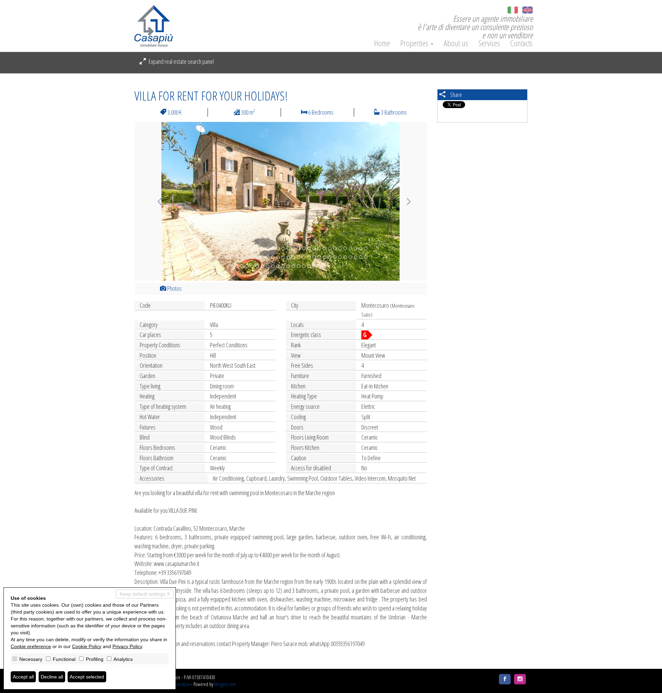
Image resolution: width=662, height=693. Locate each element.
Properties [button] (415, 43)
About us (456, 43)
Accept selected (87, 677)
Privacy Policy (127, 646)
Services (489, 43)
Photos (174, 288)
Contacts (521, 43)
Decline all (52, 677)
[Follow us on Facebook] (505, 679)
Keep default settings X (145, 594)
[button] (156, 201)
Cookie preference (31, 646)
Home (382, 43)
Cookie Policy (86, 646)
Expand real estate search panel (181, 61)
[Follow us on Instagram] (520, 679)
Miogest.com (224, 684)
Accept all (23, 677)
